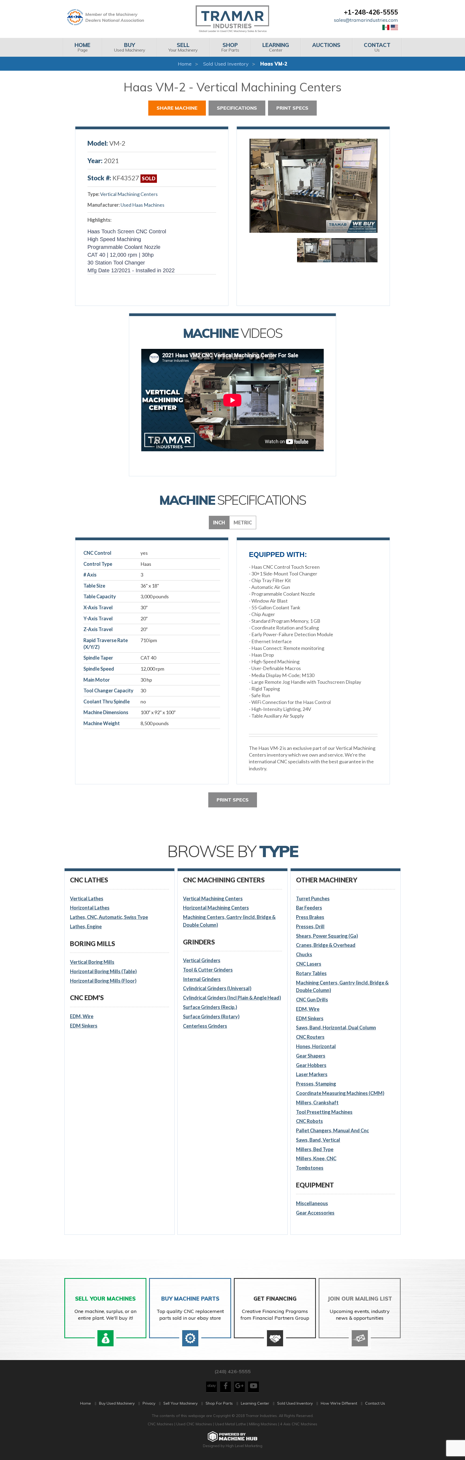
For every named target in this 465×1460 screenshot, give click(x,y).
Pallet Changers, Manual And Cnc (332, 1130)
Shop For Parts (219, 1403)
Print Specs (292, 108)
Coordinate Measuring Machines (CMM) (340, 1093)
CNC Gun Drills (312, 1000)
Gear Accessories (315, 1213)
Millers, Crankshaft (317, 1102)
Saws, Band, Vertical (318, 1140)
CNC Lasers (308, 964)
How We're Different (339, 1403)
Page (82, 47)
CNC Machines (161, 1424)
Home (185, 64)
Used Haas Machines (142, 205)
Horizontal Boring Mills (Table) (103, 971)
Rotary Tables (311, 973)
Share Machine (177, 108)
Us (377, 47)
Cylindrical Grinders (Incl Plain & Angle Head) (232, 998)
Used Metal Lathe (231, 1424)
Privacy (149, 1403)
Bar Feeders (309, 908)
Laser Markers (311, 1074)
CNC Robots (309, 1121)
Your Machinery (183, 47)
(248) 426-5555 (232, 1371)
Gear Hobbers (311, 1065)
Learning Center (255, 1403)
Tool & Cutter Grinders (208, 970)
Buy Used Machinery (117, 1403)
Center (275, 47)
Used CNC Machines (194, 1424)
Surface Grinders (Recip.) (210, 1007)
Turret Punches (313, 898)
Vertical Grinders (201, 960)
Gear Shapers (310, 1056)
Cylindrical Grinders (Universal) (217, 988)
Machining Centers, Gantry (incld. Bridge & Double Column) (229, 921)
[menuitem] (82, 47)
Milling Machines (263, 1424)
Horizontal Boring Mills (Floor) (103, 981)
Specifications (237, 108)
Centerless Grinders (205, 1026)
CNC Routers (310, 1037)
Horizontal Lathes (90, 908)
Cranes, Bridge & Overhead (325, 945)
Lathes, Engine (86, 926)
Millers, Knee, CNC (316, 1158)
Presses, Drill (310, 926)
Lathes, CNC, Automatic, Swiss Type (109, 917)
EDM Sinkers (83, 1026)
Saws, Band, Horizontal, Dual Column (336, 1027)
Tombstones (309, 1168)
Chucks (304, 954)
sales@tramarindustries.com (366, 20)
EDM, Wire (81, 1016)
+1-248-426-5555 (371, 12)
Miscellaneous (312, 1203)
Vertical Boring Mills (92, 962)
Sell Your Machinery (180, 1403)
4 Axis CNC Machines (298, 1424)
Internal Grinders (202, 979)
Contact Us (375, 1403)
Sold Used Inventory (226, 64)
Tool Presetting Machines (324, 1112)
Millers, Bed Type (314, 1149)
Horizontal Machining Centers (216, 908)
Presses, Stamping (316, 1084)
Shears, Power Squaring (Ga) (327, 936)
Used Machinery (129, 47)
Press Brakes (310, 917)
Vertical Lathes (86, 898)
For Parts (230, 47)
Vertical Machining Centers (129, 194)
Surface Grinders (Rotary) (211, 1016)
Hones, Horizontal (316, 1046)
